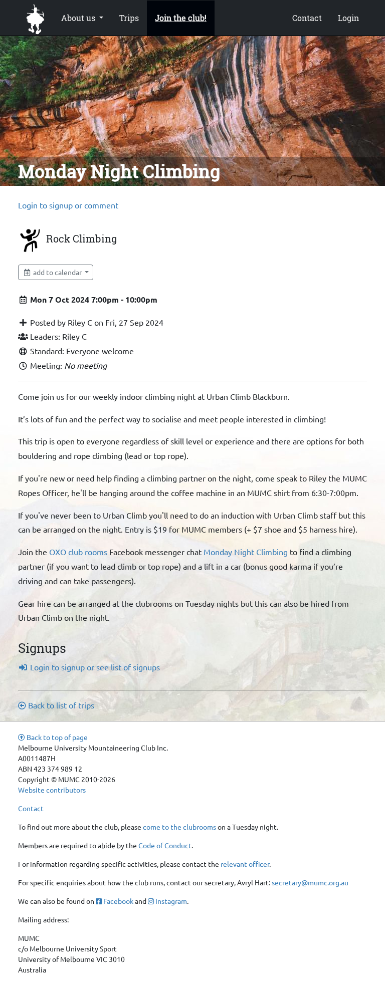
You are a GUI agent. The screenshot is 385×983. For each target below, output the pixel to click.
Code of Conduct (164, 845)
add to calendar (57, 272)
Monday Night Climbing (246, 552)
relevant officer (245, 863)
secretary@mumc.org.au (310, 882)
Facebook (117, 900)
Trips (129, 18)
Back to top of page (56, 737)
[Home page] (35, 18)
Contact (307, 18)
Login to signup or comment (68, 205)
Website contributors (52, 789)
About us (79, 18)
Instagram (170, 900)
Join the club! (181, 18)
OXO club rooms (78, 552)
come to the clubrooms (179, 826)
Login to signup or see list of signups (94, 667)
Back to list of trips (60, 705)
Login (348, 18)
